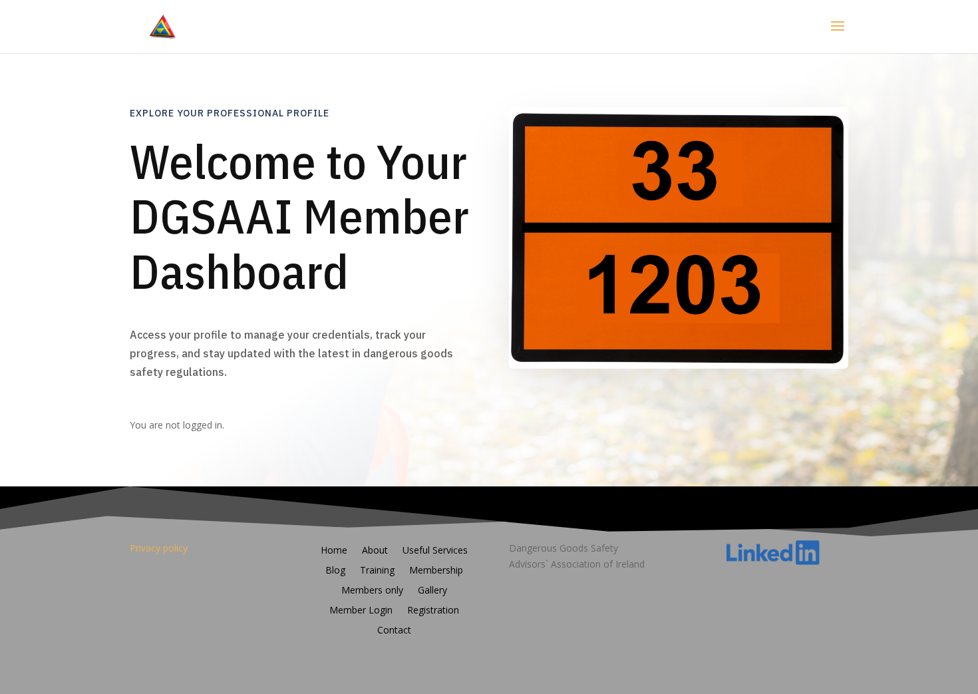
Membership (436, 571)
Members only (372, 591)
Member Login (361, 611)
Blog (335, 571)
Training (377, 571)
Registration (433, 611)
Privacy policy (159, 548)
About (375, 551)
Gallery (432, 591)
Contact (394, 630)
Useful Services (435, 551)
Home (334, 551)
